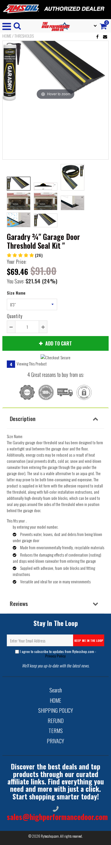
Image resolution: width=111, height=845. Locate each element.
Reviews (19, 603)
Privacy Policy (55, 656)
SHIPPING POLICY (55, 710)
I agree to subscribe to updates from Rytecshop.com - (58, 653)
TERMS (56, 730)
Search (55, 690)
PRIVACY (55, 741)
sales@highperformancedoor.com (57, 816)
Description (23, 418)
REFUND (56, 720)
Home (6, 36)
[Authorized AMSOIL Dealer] (55, 9)
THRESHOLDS (24, 36)
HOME (55, 700)
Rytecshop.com (50, 836)
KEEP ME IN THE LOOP (88, 640)
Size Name (16, 293)
